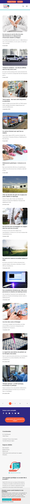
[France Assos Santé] (6, 6)
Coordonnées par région (8, 440)
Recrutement (6, 447)
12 (20, 403)
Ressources (5, 451)
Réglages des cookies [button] (7, 501)
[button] (27, 6)
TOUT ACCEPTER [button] (7, 499)
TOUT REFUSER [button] (16, 499)
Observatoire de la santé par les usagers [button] (15, 419)
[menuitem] (11, 1)
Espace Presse (12, 1)
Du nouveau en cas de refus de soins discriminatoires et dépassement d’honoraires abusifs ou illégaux (13, 35)
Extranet (20, 1)
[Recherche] (22, 6)
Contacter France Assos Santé (10, 439)
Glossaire (5, 454)
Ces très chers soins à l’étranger (11, 322)
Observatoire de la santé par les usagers (12, 453)
